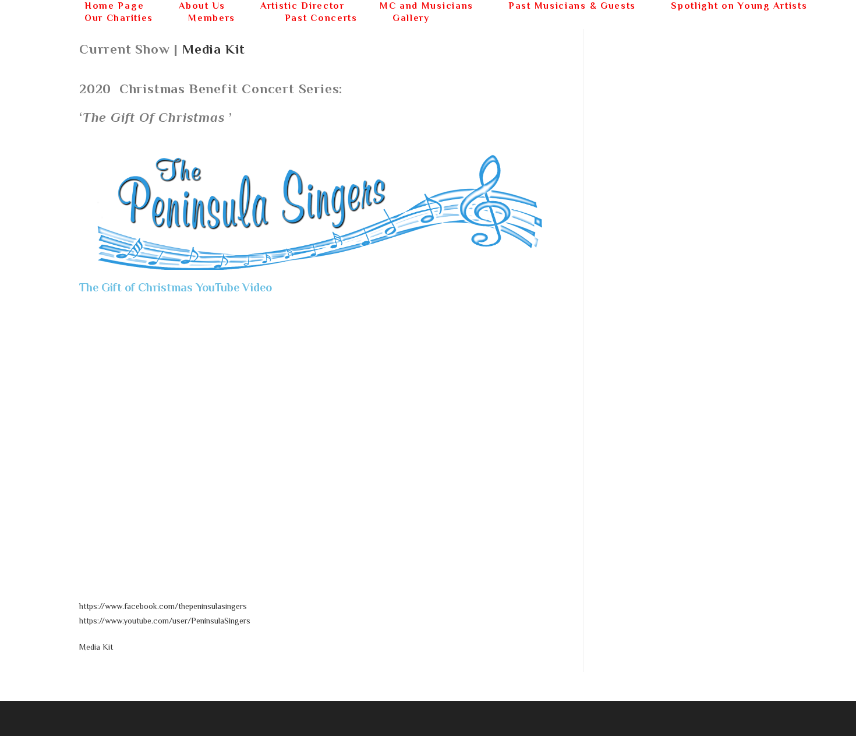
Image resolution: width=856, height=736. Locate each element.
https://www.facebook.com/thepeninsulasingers (163, 606)
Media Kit (213, 49)
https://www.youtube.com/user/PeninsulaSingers (164, 620)
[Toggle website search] (468, 18)
